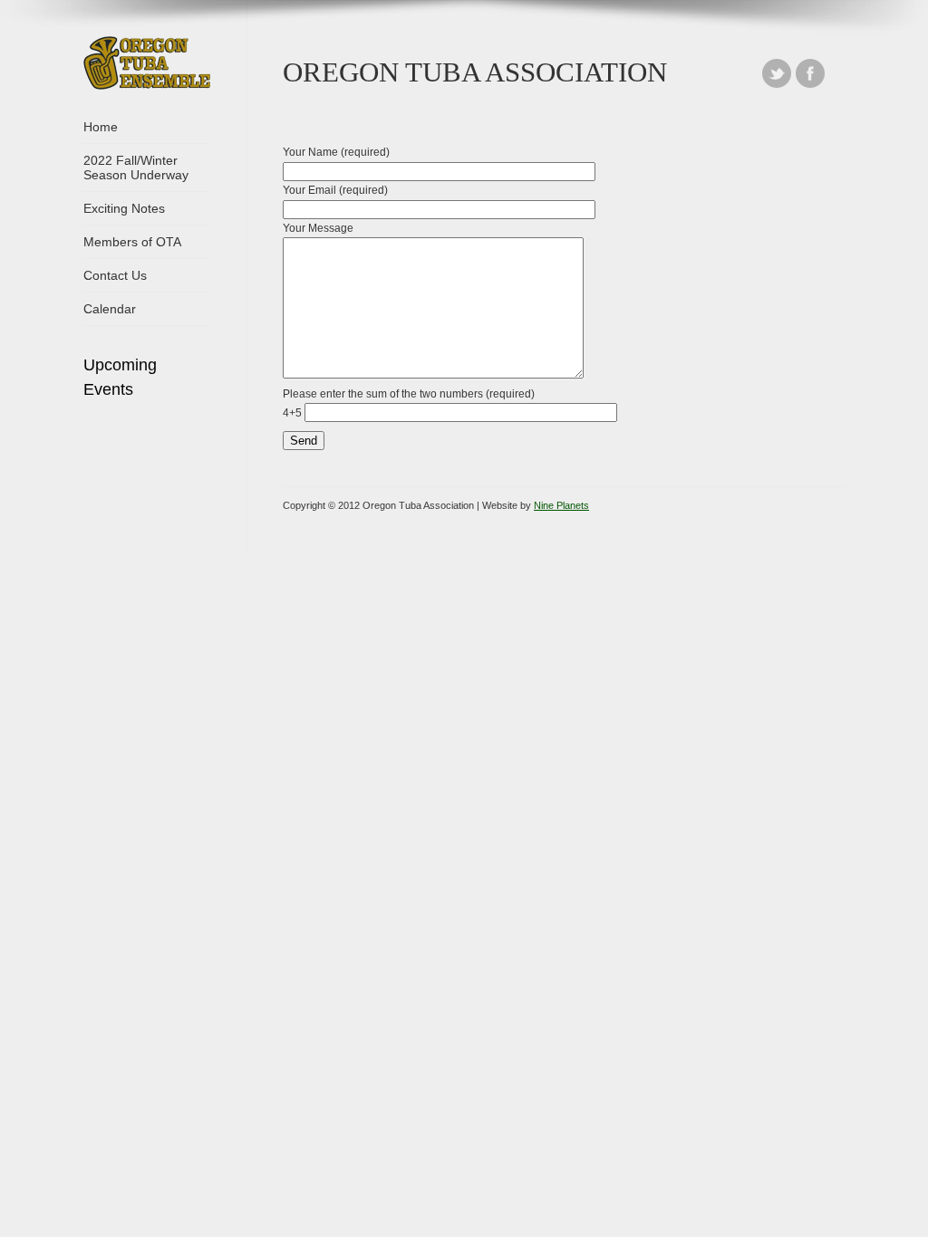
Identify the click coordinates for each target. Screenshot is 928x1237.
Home (100, 127)
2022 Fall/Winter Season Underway (135, 167)
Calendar (109, 309)
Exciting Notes (124, 208)
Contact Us (115, 275)
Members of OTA (132, 242)
